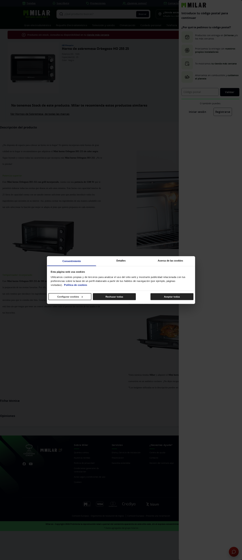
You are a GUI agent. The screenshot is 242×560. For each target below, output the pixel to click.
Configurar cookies (68, 296)
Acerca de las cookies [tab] (170, 260)
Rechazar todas (114, 296)
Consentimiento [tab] (71, 261)
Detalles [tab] (121, 260)
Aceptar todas (172, 296)
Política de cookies (75, 284)
